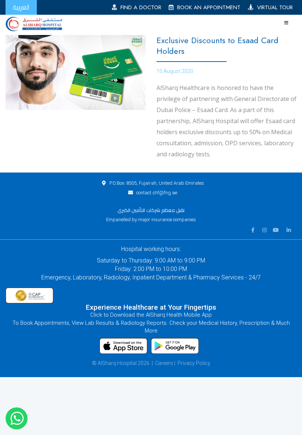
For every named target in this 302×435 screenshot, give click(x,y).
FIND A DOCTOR (139, 7)
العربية (21, 7)
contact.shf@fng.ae (156, 192)
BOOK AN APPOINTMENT (206, 7)
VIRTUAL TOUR (273, 7)
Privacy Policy (194, 363)
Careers (164, 363)
